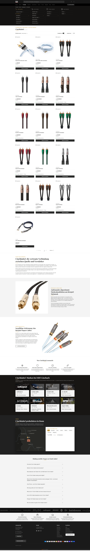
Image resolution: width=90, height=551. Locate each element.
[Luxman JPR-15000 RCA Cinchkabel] (24, 227)
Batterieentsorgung (69, 532)
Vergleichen (60, 33)
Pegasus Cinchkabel (59, 96)
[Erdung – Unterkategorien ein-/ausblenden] (54, 15)
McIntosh (34, 406)
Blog (50, 4)
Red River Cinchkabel (19, 132)
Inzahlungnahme (60, 536)
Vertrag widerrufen (70, 534)
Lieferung (58, 529)
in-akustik (64, 391)
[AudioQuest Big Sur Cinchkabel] (45, 191)
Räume (16, 4)
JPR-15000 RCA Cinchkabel (20, 240)
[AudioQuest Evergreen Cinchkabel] (65, 119)
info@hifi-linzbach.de (40, 528)
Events (42, 4)
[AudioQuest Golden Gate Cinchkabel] (24, 155)
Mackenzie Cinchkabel (40, 132)
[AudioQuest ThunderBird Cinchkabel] (45, 83)
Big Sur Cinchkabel (39, 204)
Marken (20, 4)
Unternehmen (34, 4)
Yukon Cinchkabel (18, 96)
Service (39, 4)
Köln (48, 430)
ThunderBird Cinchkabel (40, 96)
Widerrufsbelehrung (69, 531)
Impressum (67, 528)
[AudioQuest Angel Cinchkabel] (65, 191)
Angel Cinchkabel (59, 204)
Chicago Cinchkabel (39, 168)
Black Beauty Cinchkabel (19, 204)
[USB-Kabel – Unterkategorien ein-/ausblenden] (40, 15)
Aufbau (58, 531)
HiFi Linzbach (19, 545)
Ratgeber (46, 4)
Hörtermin (58, 528)
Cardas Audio (35, 391)
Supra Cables (65, 406)
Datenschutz (68, 529)
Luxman (18, 406)
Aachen (61, 430)
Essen (57, 430)
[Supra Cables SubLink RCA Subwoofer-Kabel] (24, 47)
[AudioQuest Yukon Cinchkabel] (24, 83)
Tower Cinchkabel (59, 60)
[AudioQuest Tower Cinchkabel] (65, 47)
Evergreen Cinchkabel (60, 132)
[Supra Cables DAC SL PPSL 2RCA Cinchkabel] (45, 47)
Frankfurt (70, 430)
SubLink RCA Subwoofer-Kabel (21, 60)
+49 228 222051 (39, 527)
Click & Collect (59, 535)
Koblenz (66, 430)
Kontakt (53, 4)
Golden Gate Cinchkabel (19, 168)
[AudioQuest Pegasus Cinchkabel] (65, 83)
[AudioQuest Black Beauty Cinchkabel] (24, 191)
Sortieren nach (18, 33)
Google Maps (19, 536)
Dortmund (49, 432)
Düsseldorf (53, 430)
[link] (38, 250)
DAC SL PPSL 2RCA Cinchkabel (41, 60)
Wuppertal (54, 432)
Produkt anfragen (45, 104)
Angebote (29, 4)
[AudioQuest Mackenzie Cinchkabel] (45, 119)
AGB (66, 527)
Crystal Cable (50, 391)
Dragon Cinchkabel (59, 168)
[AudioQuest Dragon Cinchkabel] (65, 155)
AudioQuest (19, 391)
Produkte (24, 4)
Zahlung (58, 533)
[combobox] (43, 2)
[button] (74, 2)
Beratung (58, 527)
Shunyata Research (52, 406)
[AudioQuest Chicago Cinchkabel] (45, 155)
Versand (58, 532)
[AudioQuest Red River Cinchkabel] (24, 119)
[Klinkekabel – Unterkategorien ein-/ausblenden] (25, 15)
